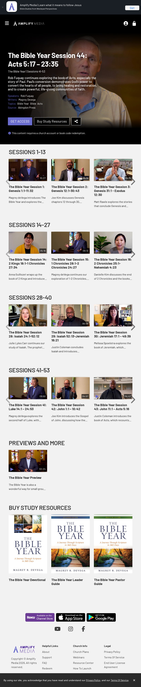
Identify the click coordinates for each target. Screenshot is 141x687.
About (46, 651)
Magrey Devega (27, 99)
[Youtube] (57, 629)
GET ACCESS (20, 121)
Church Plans (81, 651)
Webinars (78, 657)
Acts (39, 103)
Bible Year (23, 103)
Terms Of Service (114, 657)
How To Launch (82, 668)
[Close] (3, 7)
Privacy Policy (112, 651)
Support (47, 657)
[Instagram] (70, 629)
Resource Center (83, 662)
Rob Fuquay (27, 95)
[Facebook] (83, 629)
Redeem (47, 668)
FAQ (44, 662)
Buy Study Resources (52, 121)
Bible (33, 103)
